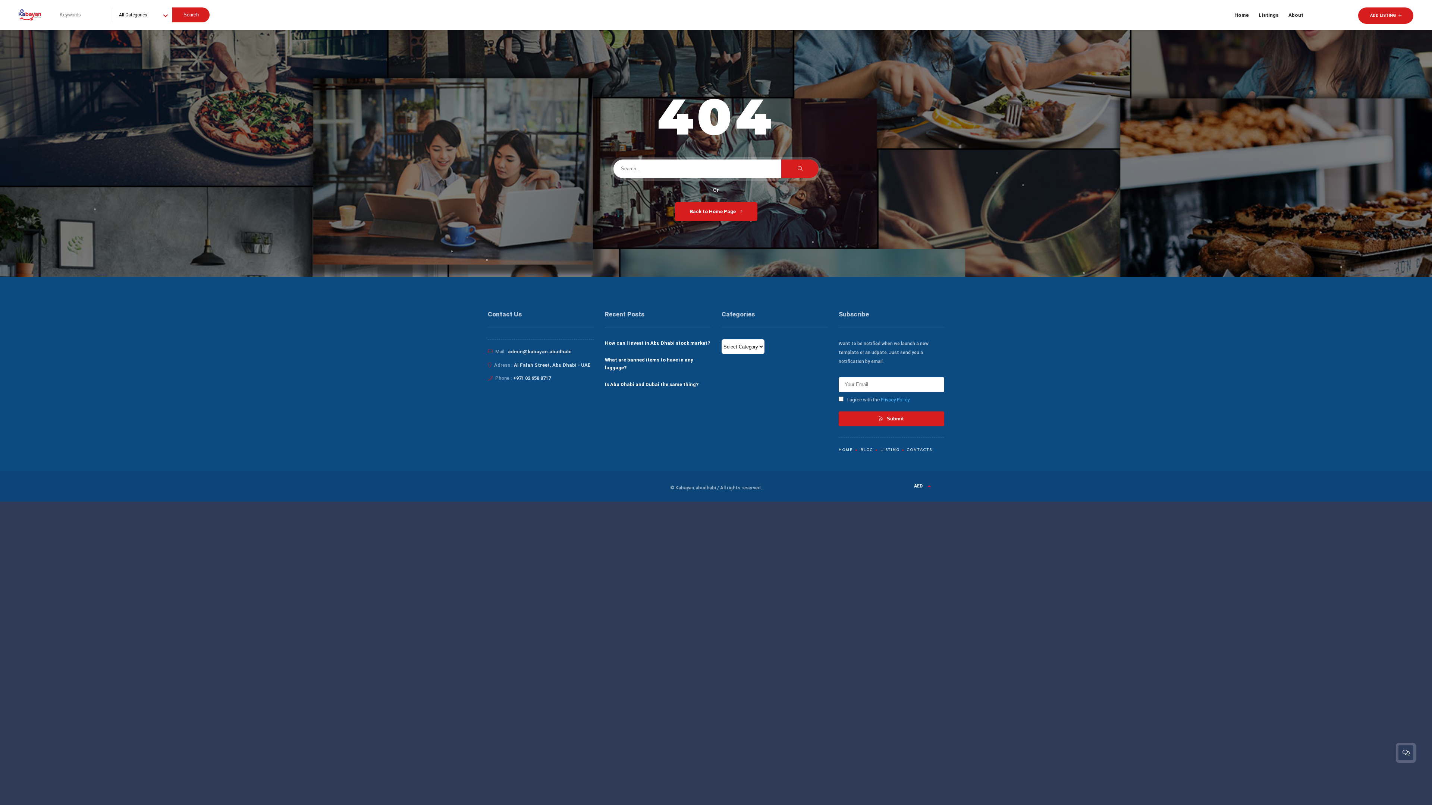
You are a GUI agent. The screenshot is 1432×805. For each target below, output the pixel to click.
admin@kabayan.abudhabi (540, 351)
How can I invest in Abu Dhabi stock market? (657, 343)
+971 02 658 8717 (532, 378)
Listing (890, 449)
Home (1241, 15)
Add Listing (1383, 15)
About (1295, 15)
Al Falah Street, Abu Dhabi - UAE (552, 365)
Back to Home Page (713, 211)
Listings (1269, 15)
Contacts (919, 449)
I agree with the (878, 399)
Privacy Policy (895, 399)
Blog (866, 449)
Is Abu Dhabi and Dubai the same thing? (651, 384)
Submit (894, 419)
